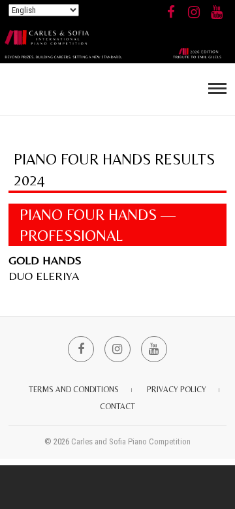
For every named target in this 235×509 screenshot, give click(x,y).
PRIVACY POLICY (176, 389)
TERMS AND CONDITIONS (74, 389)
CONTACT (117, 406)
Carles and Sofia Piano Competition (131, 441)
